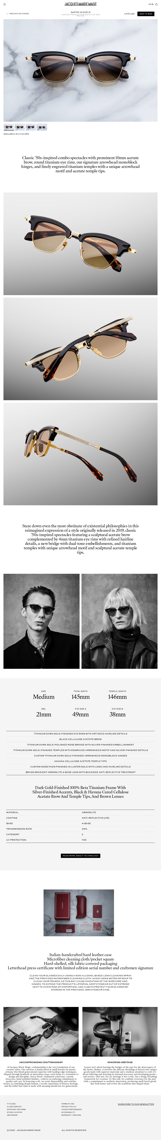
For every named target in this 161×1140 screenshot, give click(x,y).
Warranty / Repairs (71, 1115)
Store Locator (14, 1112)
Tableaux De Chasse (19, 14)
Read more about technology (80, 856)
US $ (151, 4)
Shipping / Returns (16, 1109)
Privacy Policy (68, 1107)
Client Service (14, 1107)
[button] (4, 4)
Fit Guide (11, 1104)
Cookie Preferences (71, 1109)
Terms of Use (67, 1104)
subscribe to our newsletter (136, 1104)
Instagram (12, 1115)
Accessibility (68, 1112)
